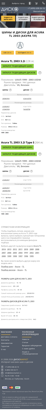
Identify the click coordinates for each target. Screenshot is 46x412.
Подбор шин (7, 266)
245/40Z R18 (6, 191)
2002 (32, 253)
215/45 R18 (5, 109)
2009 (32, 249)
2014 (4, 249)
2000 (4, 256)
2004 (20, 253)
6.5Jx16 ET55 (27, 99)
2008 (37, 249)
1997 (20, 256)
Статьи (25, 342)
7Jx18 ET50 (26, 109)
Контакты (5, 340)
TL (23, 266)
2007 (4, 253)
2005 (15, 253)
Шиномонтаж (7, 343)
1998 (15, 256)
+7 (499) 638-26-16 (36, 8)
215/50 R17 (5, 107)
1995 (32, 256)
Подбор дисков (8, 270)
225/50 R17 (5, 188)
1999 (9, 256)
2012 (15, 249)
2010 (26, 249)
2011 (20, 249)
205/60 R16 (5, 99)
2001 (37, 253)
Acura (17, 266)
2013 (9, 249)
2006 (9, 253)
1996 (26, 256)
